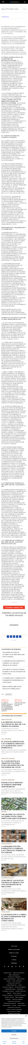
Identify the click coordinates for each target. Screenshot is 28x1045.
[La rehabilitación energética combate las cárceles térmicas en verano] (14, 836)
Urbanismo (4, 811)
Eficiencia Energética (6, 843)
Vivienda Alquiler (5, 911)
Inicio (2, 8)
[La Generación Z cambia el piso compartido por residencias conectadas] (14, 904)
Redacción (6, 16)
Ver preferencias (14, 1038)
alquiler (8, 694)
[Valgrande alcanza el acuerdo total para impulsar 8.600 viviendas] (14, 804)
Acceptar (14, 1031)
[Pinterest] (15, 619)
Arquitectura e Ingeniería (8, 758)
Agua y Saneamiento (6, 738)
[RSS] (19, 966)
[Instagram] (11, 636)
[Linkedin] (14, 636)
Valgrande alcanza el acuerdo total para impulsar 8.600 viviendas (13, 654)
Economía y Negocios (9, 8)
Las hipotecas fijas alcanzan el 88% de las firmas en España (13, 724)
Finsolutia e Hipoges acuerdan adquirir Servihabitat (12, 785)
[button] (26, 1016)
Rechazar (14, 1034)
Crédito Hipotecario (6, 719)
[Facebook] (9, 619)
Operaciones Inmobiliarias (8, 779)
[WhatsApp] (18, 619)
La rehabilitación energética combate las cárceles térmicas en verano (13, 663)
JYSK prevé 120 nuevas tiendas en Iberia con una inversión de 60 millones (13, 672)
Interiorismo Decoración (7, 877)
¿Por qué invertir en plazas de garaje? (19, 704)
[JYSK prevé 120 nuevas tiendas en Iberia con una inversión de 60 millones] (14, 870)
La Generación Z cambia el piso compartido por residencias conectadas (13, 680)
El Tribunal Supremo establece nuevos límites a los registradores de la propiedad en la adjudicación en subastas (7, 706)
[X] (12, 619)
